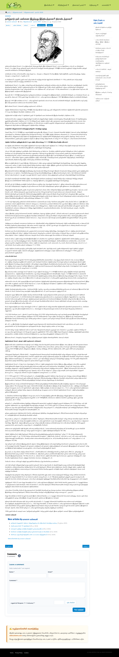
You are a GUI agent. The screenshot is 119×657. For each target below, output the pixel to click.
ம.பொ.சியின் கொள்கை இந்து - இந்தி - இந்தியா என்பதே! (103, 42)
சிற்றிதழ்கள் (62, 5)
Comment (13, 580)
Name (11, 572)
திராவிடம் (8, 25)
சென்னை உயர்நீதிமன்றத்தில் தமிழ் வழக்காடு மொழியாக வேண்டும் (30, 532)
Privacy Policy (18, 653)
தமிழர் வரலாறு (41, 25)
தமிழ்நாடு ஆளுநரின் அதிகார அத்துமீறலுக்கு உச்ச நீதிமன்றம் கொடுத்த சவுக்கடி (34, 523)
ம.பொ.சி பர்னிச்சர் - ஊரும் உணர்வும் (103, 70)
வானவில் (105, 5)
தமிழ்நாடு (50, 25)
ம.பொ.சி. (33, 25)
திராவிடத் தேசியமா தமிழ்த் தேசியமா (103, 28)
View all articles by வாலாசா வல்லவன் (19, 538)
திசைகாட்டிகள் (78, 5)
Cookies (26, 653)
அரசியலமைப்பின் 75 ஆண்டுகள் (20, 526)
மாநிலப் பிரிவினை (17, 25)
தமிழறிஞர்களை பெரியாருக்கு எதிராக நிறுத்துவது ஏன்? (102, 86)
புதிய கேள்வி (71, 602)
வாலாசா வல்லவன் (12, 22)
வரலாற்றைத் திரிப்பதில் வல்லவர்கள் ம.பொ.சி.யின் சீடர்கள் (103, 78)
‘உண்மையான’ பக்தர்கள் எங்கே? (102, 100)
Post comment (79, 610)
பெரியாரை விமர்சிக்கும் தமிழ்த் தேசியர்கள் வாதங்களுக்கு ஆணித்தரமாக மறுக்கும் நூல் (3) (103, 61)
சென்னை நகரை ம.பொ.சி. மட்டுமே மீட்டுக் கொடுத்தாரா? (103, 50)
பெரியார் (26, 25)
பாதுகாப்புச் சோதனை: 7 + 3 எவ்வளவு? (23, 603)
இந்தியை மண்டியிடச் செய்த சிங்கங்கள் (104, 93)
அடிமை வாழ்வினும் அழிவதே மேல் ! (101, 34)
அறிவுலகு (93, 5)
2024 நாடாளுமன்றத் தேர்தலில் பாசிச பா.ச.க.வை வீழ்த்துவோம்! (29, 534)
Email (50, 572)
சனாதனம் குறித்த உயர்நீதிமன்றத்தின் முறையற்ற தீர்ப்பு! (27, 529)
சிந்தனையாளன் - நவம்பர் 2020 (32, 22)
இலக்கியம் (48, 5)
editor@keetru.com (15, 636)
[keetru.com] (14, 5)
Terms (11, 653)
